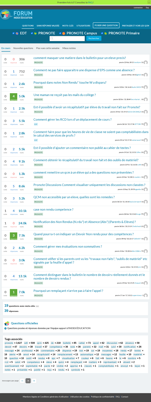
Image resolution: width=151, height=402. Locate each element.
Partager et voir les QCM (135, 25)
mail (101, 346)
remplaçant (76, 362)
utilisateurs (83, 25)
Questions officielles (24, 323)
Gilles (138, 152)
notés (7, 369)
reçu (49, 369)
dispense (66, 350)
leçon (137, 365)
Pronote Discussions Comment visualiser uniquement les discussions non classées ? (89, 185)
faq (147, 7)
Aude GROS (136, 87)
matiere (93, 362)
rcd (6, 362)
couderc (137, 177)
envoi (26, 354)
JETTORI (137, 124)
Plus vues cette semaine (47, 48)
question (13, 358)
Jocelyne (137, 62)
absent (126, 362)
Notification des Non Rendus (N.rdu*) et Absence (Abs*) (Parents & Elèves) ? (84, 222)
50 (34, 381)
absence (129, 342)
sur (92, 350)
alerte (12, 354)
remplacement (65, 354)
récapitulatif (43, 354)
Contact (124, 397)
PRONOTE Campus (81, 33)
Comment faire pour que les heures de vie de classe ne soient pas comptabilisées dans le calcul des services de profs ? (90, 133)
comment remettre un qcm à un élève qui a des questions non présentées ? (83, 172)
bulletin (67, 342)
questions (28, 25)
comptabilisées (106, 365)
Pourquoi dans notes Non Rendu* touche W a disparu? (69, 82)
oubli (28, 358)
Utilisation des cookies (80, 397)
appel (96, 342)
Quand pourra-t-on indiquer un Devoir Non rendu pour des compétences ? (83, 234)
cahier (82, 342)
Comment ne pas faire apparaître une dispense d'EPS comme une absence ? (83, 70)
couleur (85, 358)
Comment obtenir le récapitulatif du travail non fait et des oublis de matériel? (85, 160)
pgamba (138, 189)
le (120, 358)
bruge (138, 214)
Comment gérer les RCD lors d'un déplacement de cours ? (72, 119)
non (81, 350)
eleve (49, 362)
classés (88, 365)
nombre (132, 358)
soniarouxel (136, 140)
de (52, 342)
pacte (47, 365)
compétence (56, 346)
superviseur (137, 295)
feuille (122, 354)
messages (106, 354)
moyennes (107, 350)
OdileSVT (137, 239)
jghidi (139, 75)
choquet (137, 283)
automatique (86, 354)
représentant (110, 362)
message (9, 350)
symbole (75, 369)
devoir (8, 346)
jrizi (139, 267)
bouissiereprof (135, 202)
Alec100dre (136, 251)
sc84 (139, 165)
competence (33, 362)
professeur (27, 350)
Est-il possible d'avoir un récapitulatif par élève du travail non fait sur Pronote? (86, 107)
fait (97, 358)
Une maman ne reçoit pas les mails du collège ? (64, 95)
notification (130, 346)
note (72, 346)
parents (87, 346)
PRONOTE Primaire (123, 33)
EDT (23, 33)
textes (137, 350)
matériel (138, 354)
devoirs (23, 346)
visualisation (68, 358)
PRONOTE (46, 33)
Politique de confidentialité (102, 397)
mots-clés (67, 25)
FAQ (118, 397)
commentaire (47, 350)
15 (22, 381)
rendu (123, 350)
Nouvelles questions (23, 48)
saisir (17, 362)
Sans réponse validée (48, 25)
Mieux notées (69, 48)
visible (60, 365)
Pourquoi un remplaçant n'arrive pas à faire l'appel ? (68, 290)
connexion (138, 7)
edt (26, 342)
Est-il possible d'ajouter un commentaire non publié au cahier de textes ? (82, 148)
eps (53, 358)
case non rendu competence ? (53, 209)
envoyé (124, 365)
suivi (113, 346)
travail (38, 346)
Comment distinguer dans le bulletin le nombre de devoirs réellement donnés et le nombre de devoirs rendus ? (89, 276)
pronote (9, 342)
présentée (22, 369)
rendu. (61, 369)
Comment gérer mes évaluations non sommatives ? (67, 246)
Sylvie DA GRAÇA (134, 112)
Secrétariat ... (136, 99)
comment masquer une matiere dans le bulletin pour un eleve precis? (79, 58)
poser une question (106, 25)
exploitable (31, 365)
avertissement (12, 365)
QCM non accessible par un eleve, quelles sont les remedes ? (74, 197)
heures (109, 358)
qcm (39, 342)
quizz (61, 362)
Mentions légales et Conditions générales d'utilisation (46, 397)
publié (37, 369)
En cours (5, 48)
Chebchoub (136, 226)
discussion (112, 342)
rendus (41, 358)
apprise (74, 365)
